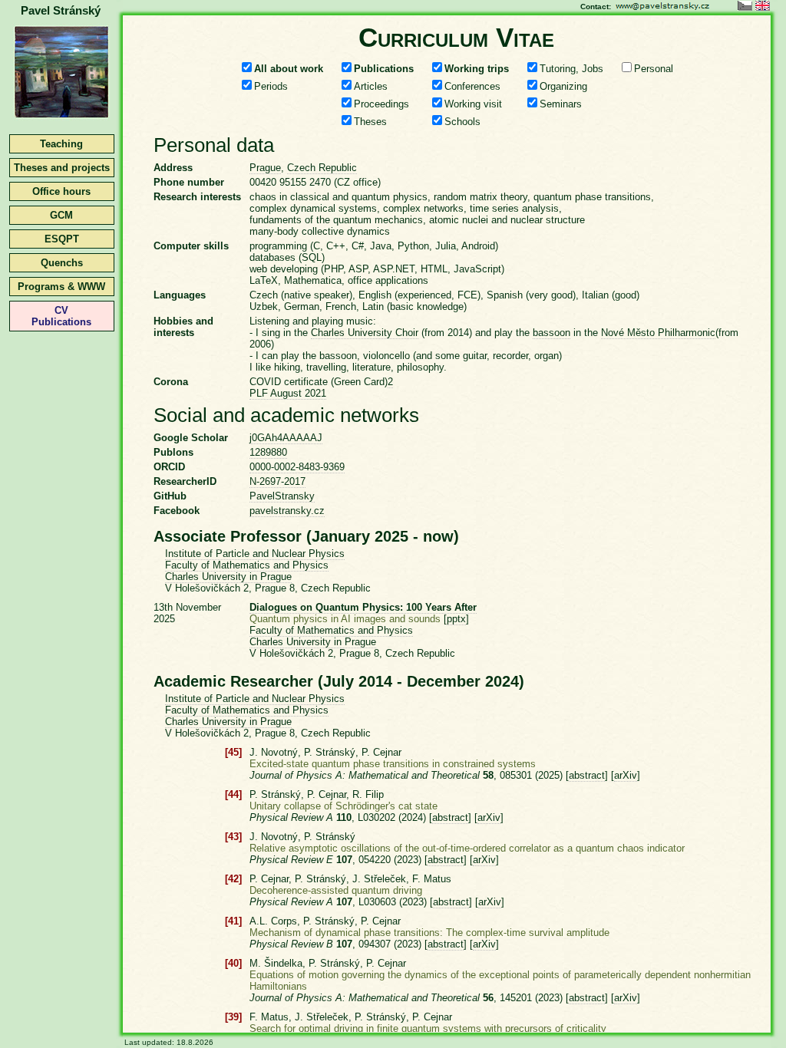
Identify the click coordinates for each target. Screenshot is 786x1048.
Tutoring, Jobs (571, 68)
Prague (265, 167)
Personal (653, 68)
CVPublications (61, 316)
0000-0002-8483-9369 (297, 467)
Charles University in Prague (228, 576)
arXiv (625, 775)
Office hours (61, 191)
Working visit (473, 104)
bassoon (551, 332)
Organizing (563, 86)
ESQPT (62, 239)
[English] (762, 7)
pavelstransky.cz (287, 510)
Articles (371, 86)
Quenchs (62, 263)
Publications (384, 68)
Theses (370, 121)
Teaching (61, 144)
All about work (288, 68)
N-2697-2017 (277, 481)
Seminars (561, 104)
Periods (271, 86)
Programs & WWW (61, 286)
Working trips (476, 68)
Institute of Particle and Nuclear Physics (255, 553)
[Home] (61, 117)
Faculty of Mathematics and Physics (247, 565)
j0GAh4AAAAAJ (285, 437)
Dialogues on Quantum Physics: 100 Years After (363, 607)
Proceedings (381, 104)
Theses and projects (62, 167)
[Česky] (745, 7)
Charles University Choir (364, 332)
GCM (61, 215)
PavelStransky (282, 496)
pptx (456, 619)
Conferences (472, 86)
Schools (462, 121)
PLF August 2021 (287, 393)
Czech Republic (322, 167)
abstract (587, 775)
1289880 (268, 452)
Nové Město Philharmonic (658, 332)
